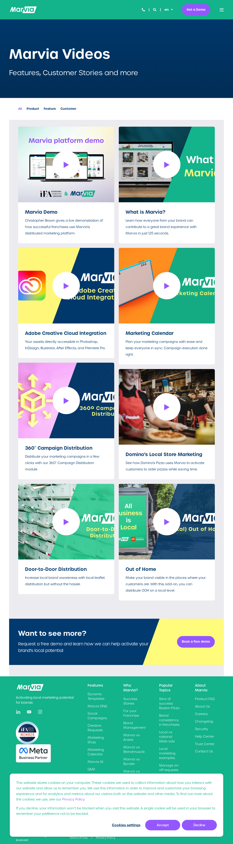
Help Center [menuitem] (204, 736)
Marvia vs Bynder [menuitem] (131, 761)
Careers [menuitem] (201, 714)
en (167, 9)
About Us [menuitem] (202, 706)
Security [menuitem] (201, 729)
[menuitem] (79, 838)
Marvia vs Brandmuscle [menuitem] (134, 749)
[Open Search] (155, 9)
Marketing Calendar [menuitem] (96, 752)
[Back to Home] (23, 9)
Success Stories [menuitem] (130, 701)
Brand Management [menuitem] (134, 725)
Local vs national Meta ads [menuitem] (167, 736)
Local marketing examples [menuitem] (167, 753)
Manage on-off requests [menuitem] (169, 767)
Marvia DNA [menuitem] (97, 706)
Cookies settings (126, 825)
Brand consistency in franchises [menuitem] (169, 720)
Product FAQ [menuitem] (205, 699)
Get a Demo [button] (196, 9)
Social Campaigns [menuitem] (97, 715)
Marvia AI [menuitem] (95, 762)
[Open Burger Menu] (221, 10)
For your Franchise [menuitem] (131, 713)
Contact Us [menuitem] (204, 751)
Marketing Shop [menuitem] (96, 740)
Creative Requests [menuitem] (95, 727)
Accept (163, 825)
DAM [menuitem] (91, 769)
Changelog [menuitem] (204, 721)
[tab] (22, 109)
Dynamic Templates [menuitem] (96, 696)
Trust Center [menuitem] (205, 744)
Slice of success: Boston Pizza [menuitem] (169, 703)
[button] (66, 164)
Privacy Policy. (73, 799)
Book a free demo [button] (196, 642)
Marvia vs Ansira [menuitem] (131, 737)
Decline (199, 825)
